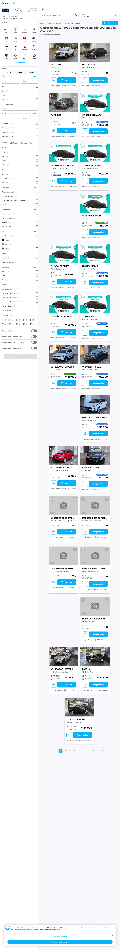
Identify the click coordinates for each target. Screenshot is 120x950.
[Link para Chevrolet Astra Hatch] (63, 153)
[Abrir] (36, 17)
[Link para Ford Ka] (95, 657)
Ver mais (21, 62)
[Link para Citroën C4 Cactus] (63, 304)
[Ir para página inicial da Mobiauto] (9, 3)
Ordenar (83, 14)
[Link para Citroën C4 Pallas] (95, 102)
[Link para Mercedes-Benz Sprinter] (63, 505)
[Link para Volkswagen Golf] (95, 203)
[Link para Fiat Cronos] (95, 52)
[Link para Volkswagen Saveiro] (63, 657)
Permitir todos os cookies (60, 942)
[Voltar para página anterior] (56, 751)
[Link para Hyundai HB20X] (95, 253)
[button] (116, 3)
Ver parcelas (66, 80)
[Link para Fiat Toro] (63, 52)
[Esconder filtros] (42, 9)
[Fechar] (112, 935)
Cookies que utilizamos (60, 936)
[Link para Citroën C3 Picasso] (79, 707)
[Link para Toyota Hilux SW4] (95, 153)
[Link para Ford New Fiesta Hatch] (95, 405)
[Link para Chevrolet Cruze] (63, 253)
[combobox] (17, 18)
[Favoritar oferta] (75, 46)
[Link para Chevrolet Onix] (95, 455)
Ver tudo (35, 76)
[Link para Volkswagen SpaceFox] (63, 455)
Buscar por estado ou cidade (10, 16)
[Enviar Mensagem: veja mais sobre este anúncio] (53, 80)
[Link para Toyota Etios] (95, 304)
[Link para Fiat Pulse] (63, 102)
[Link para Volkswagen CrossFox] (63, 354)
